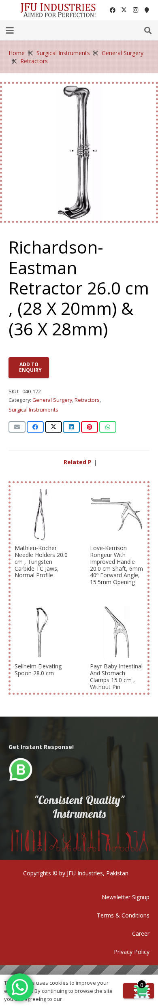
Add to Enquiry (30, 367)
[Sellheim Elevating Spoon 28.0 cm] (41, 632)
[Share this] (35, 427)
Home (17, 53)
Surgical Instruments (63, 53)
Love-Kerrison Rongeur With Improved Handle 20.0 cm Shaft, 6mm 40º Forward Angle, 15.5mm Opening (116, 565)
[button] (9, 30)
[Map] (146, 10)
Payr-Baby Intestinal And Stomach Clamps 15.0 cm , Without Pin (116, 676)
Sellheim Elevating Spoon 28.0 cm (38, 669)
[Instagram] (135, 10)
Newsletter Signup (125, 897)
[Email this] (17, 427)
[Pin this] (89, 427)
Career (140, 933)
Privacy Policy (131, 952)
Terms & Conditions (123, 915)
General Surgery (122, 53)
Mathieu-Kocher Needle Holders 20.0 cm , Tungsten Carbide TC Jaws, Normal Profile (41, 561)
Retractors (34, 61)
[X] (124, 10)
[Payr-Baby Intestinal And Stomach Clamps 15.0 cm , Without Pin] (116, 632)
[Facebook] (112, 10)
